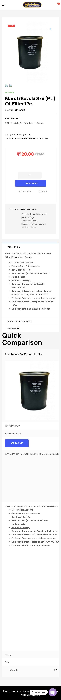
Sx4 (46, 138)
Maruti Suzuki (28, 138)
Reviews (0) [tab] (13, 328)
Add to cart (32, 183)
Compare (43, 191)
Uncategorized (23, 134)
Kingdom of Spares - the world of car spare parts (34, 691)
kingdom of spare (23, 257)
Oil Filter (40, 138)
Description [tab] (13, 246)
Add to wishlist (25, 191)
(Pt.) (13, 138)
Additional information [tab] (19, 321)
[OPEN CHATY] (53, 692)
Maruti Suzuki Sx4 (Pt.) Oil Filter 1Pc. (23, 354)
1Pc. (19, 138)
